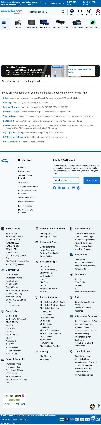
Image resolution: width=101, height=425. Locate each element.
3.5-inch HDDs (11, 249)
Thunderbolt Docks (14, 364)
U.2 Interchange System (85, 240)
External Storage (11, 111)
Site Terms (5, 419)
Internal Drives (13, 228)
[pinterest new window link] (78, 188)
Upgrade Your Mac (82, 356)
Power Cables (46, 256)
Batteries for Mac (47, 247)
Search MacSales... (38, 12)
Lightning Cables (47, 327)
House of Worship (82, 334)
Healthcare (79, 340)
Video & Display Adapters (16, 380)
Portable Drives (12, 281)
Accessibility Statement (28, 186)
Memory (7, 102)
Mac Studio (10, 328)
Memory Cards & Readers (52, 228)
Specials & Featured (83, 308)
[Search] (63, 12)
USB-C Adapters (47, 318)
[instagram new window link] (59, 188)
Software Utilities (47, 289)
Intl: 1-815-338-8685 (89, 3)
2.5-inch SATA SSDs (14, 237)
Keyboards (79, 285)
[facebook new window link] (54, 188)
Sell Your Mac (11, 354)
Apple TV (10, 344)
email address (61, 180)
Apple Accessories (13, 350)
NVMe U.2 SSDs (12, 246)
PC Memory (45, 359)
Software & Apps (48, 262)
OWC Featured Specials (14, 137)
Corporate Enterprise (83, 324)
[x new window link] (68, 188)
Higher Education (82, 327)
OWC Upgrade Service (84, 375)
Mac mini (9, 332)
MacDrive (44, 282)
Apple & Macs (9, 125)
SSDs (5, 98)
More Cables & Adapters (50, 346)
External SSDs (12, 287)
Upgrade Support (83, 351)
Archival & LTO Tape (14, 297)
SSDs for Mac (11, 233)
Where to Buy (23, 182)
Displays (78, 279)
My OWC (43, 285)
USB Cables (45, 321)
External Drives (13, 270)
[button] (46, 76)
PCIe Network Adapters (84, 246)
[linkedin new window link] (73, 188)
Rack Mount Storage (14, 294)
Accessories (81, 254)
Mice (77, 289)
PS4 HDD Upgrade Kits (15, 264)
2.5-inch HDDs (11, 252)
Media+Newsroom (26, 202)
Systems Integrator (83, 337)
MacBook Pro (11, 316)
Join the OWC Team (26, 197)
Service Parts (80, 269)
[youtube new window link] (63, 188)
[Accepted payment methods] (79, 419)
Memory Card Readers (49, 237)
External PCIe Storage (84, 237)
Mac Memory (45, 356)
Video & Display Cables (49, 330)
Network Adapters (13, 376)
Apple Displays (12, 347)
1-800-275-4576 (72, 3)
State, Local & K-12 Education (87, 331)
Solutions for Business (86, 316)
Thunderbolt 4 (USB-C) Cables (52, 305)
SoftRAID (44, 292)
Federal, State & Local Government (84, 344)
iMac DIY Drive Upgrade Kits (17, 261)
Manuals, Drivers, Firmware (86, 362)
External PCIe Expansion (85, 233)
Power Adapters (47, 250)
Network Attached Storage (17, 290)
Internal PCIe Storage (83, 243)
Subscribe (92, 180)
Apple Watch (11, 341)
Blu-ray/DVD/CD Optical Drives (16, 301)
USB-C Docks (11, 373)
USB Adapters (46, 324)
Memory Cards (46, 233)
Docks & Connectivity (16, 359)
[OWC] (11, 12)
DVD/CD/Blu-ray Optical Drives (16, 256)
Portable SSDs (12, 284)
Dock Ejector (45, 276)
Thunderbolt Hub (13, 367)
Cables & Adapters (49, 297)
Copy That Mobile (47, 270)
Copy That (44, 266)
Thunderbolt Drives (14, 278)
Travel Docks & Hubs (14, 370)
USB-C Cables (46, 315)
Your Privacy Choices (9, 424)
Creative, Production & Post (86, 321)
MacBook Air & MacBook (16, 319)
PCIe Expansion (82, 228)
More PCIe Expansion (83, 249)
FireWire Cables (46, 343)
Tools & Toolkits (81, 259)
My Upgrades (9, 132)
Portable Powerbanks (49, 253)
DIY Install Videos (25, 171)
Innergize (44, 279)
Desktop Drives (12, 275)
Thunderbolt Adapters (49, 308)
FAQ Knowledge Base (83, 365)
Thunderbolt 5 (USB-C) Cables (52, 302)
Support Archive (81, 372)
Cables (9, 383)
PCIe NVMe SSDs (13, 240)
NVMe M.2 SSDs (12, 243)
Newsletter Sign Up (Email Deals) (85, 303)
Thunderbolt (9, 116)
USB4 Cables (45, 311)
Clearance (79, 311)
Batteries (7, 121)
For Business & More (34, 3)
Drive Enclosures (13, 306)
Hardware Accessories (84, 263)
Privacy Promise (25, 206)
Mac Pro (9, 325)
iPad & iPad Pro (12, 335)
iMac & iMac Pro (12, 322)
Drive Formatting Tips (84, 369)
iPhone (9, 338)
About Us (22, 167)
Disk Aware (45, 273)
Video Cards (80, 282)
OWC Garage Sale (11, 141)
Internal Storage (11, 107)
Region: (56, 3)
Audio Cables (45, 340)
